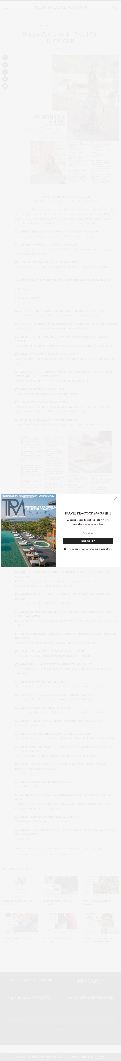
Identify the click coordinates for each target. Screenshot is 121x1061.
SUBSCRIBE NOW (88, 541)
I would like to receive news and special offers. (90, 549)
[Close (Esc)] (115, 499)
